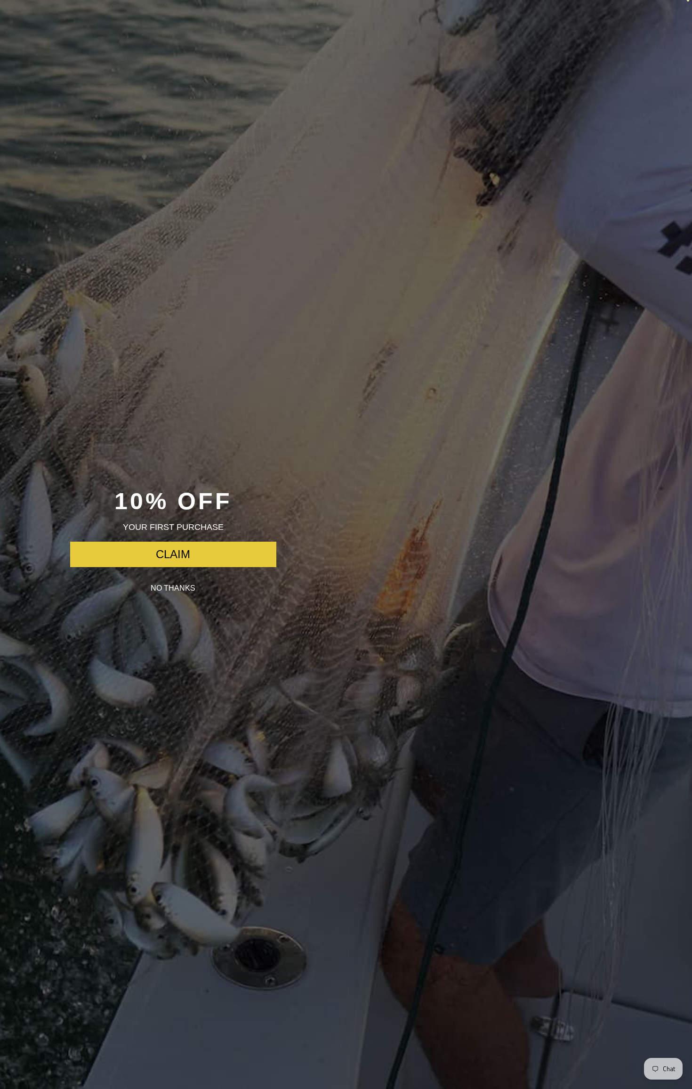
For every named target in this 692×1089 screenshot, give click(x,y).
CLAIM (173, 554)
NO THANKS (173, 588)
